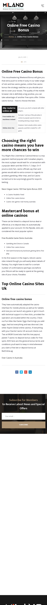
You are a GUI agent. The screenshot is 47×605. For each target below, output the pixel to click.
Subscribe (23, 424)
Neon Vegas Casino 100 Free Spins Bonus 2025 (22, 189)
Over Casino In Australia (12, 358)
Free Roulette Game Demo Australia (17, 238)
